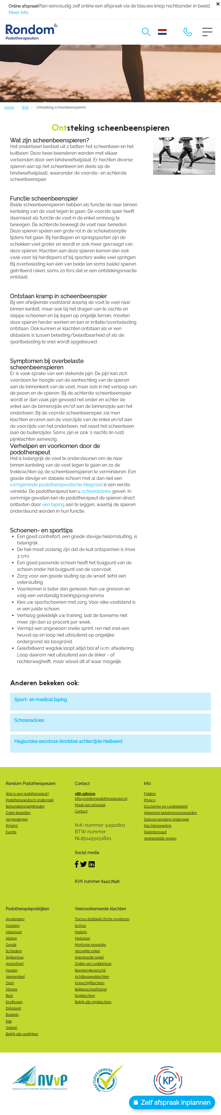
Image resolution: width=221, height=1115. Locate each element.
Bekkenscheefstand (90, 989)
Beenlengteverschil (90, 970)
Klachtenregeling (157, 826)
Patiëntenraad (155, 832)
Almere (11, 989)
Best (9, 996)
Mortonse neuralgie (90, 945)
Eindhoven (14, 1002)
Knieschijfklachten (89, 983)
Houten (12, 970)
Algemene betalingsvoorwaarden (170, 813)
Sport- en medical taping (40, 699)
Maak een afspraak (90, 805)
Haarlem (13, 926)
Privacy (150, 800)
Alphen (11, 938)
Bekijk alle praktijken (22, 1034)
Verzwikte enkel (87, 951)
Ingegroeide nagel (89, 957)
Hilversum (14, 932)
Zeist (10, 983)
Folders (150, 794)
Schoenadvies (29, 720)
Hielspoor (82, 938)
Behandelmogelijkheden (25, 806)
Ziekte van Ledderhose (93, 964)
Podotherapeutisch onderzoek (30, 800)
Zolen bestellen (18, 813)
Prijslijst (12, 826)
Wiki (25, 107)
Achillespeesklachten (92, 977)
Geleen (11, 1028)
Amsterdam (15, 919)
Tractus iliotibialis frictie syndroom (102, 919)
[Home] (32, 32)
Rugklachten (85, 996)
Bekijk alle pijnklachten (93, 1002)
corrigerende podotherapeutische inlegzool (56, 484)
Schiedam (14, 951)
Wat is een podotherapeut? (27, 794)
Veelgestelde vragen (160, 838)
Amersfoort (15, 964)
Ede (9, 1021)
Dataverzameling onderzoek (166, 819)
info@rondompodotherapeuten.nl (101, 799)
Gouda (11, 945)
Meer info (18, 12)
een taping (53, 504)
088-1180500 (188, 32)
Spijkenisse (15, 957)
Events (11, 832)
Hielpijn (81, 932)
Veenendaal (15, 977)
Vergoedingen (17, 819)
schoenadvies (96, 491)
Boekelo (12, 1015)
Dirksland (13, 1008)
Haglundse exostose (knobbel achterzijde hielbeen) (68, 741)
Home (9, 107)
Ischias (80, 926)
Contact (81, 811)
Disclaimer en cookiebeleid (165, 806)
